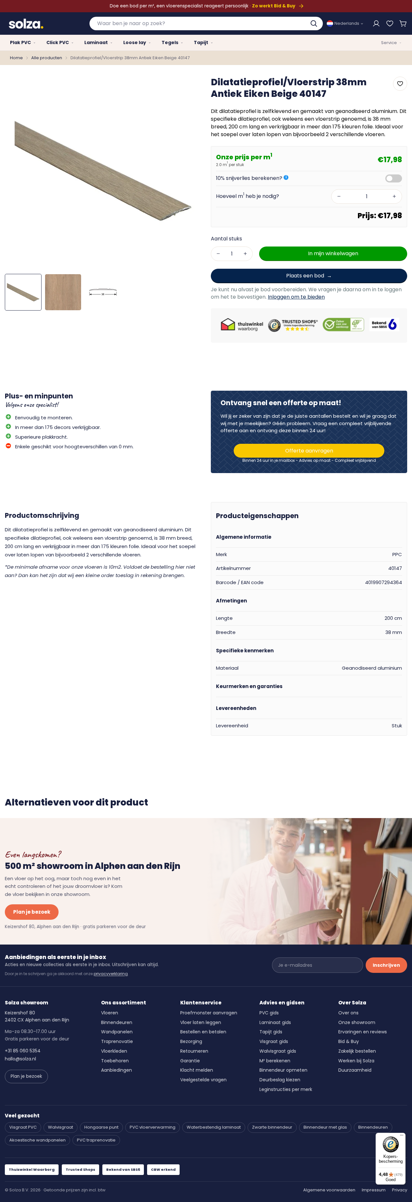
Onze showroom (356, 1022)
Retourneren (194, 1051)
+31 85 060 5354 (23, 1051)
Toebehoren (115, 1061)
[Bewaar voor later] (390, 23)
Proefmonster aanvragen (208, 1013)
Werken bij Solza (356, 1061)
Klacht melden (196, 1070)
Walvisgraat (60, 1127)
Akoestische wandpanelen (37, 1140)
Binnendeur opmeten (283, 1070)
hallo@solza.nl (20, 1059)
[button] (403, 23)
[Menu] (402, 1137)
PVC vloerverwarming (152, 1127)
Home (16, 58)
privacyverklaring (111, 973)
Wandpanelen (117, 1032)
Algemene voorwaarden (329, 1190)
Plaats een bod (305, 275)
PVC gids (269, 1013)
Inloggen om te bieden (296, 297)
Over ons (348, 1013)
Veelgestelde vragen (203, 1079)
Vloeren (109, 1013)
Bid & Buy (348, 1041)
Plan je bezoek (31, 911)
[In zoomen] (188, 86)
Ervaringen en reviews (362, 1032)
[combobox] (206, 23)
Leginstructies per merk (285, 1089)
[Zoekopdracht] (314, 23)
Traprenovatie (117, 1041)
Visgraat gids (273, 1041)
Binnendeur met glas (325, 1127)
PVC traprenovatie (96, 1140)
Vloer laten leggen (200, 1022)
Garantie (190, 1061)
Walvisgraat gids (277, 1051)
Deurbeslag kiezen (279, 1079)
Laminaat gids (275, 1022)
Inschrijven (386, 965)
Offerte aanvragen (309, 450)
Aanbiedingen (116, 1070)
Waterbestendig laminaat (214, 1127)
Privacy (399, 1190)
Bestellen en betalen (203, 1032)
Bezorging (191, 1041)
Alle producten (46, 58)
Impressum (374, 1190)
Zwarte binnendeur (272, 1127)
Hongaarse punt (101, 1127)
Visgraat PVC (23, 1127)
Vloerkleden (114, 1051)
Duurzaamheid (354, 1070)
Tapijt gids (270, 1032)
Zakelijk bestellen (357, 1051)
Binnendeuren (116, 1022)
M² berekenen (274, 1061)
